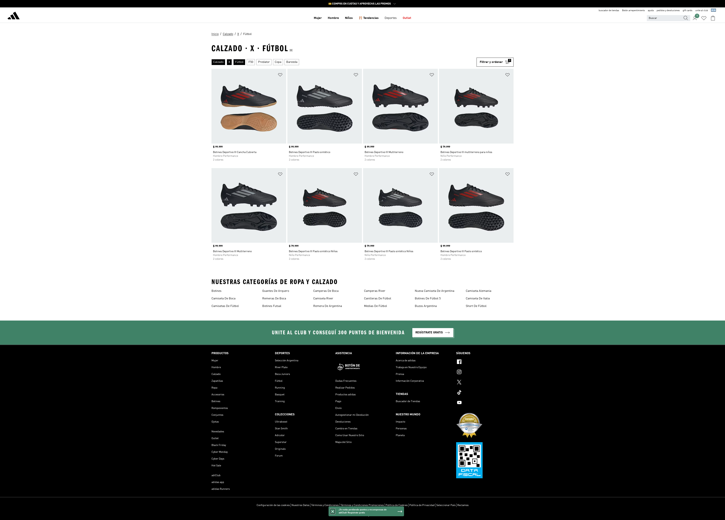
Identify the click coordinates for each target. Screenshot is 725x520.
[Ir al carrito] (712, 18)
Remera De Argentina (327, 306)
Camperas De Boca (326, 291)
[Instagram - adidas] (485, 372)
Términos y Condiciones (325, 505)
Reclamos (463, 505)
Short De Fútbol (476, 306)
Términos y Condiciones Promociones (362, 505)
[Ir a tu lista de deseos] (703, 18)
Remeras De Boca (274, 298)
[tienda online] (14, 16)
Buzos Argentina (426, 306)
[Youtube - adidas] (485, 403)
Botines (216, 291)
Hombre (333, 18)
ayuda (651, 10)
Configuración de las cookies (273, 505)
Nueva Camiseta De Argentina (434, 291)
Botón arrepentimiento (633, 10)
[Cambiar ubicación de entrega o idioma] (713, 11)
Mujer (318, 18)
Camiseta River (323, 298)
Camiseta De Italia (478, 298)
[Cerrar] (332, 511)
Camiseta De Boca (223, 298)
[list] (344, 62)
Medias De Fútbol (375, 306)
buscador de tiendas (609, 10)
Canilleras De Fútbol (377, 298)
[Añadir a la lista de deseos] (280, 75)
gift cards (687, 10)
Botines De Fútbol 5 (428, 298)
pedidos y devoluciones (668, 10)
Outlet (407, 18)
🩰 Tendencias (369, 18)
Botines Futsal (271, 306)
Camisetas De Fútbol (225, 306)
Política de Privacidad (422, 505)
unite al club (701, 10)
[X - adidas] (485, 383)
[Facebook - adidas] (485, 362)
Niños (349, 18)
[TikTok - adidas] (485, 393)
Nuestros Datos (300, 505)
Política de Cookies (397, 505)
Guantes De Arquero (275, 291)
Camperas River (374, 291)
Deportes (391, 18)
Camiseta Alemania (478, 291)
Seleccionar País (446, 505)
